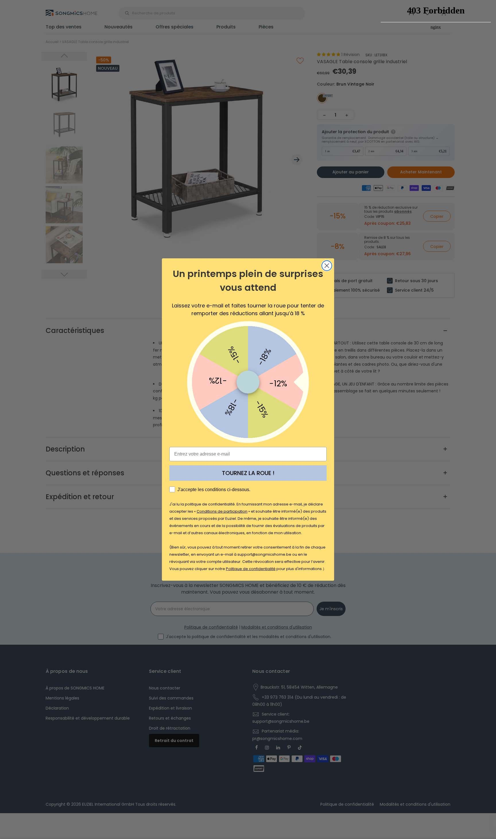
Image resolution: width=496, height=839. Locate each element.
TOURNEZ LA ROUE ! (248, 473)
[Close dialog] (327, 266)
